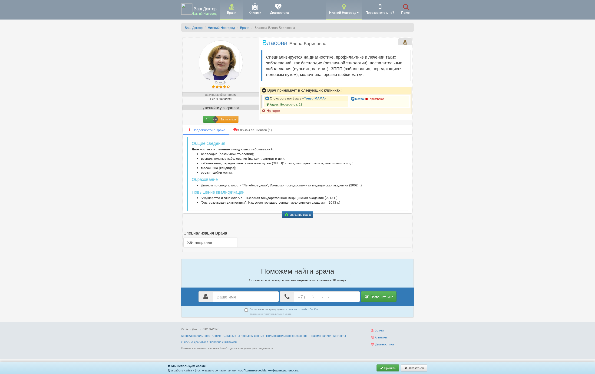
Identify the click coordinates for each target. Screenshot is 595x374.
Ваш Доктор (194, 27)
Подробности (208, 129)
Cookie (216, 336)
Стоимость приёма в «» (298, 98)
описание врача (300, 214)
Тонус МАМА (314, 98)
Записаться (228, 119)
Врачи (244, 27)
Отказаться (415, 368)
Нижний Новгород (221, 27)
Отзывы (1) (255, 129)
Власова (294, 42)
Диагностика (384, 344)
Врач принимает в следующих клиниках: (304, 90)
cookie (303, 309)
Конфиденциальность (195, 336)
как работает (199, 342)
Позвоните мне (381, 296)
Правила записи (320, 336)
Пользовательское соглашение (286, 336)
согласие (291, 309)
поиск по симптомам (223, 342)
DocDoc (314, 309)
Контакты (339, 336)
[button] (344, 9)
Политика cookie (255, 370)
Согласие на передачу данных (244, 336)
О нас (185, 342)
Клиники (380, 337)
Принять (389, 368)
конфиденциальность (283, 370)
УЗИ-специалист (199, 242)
